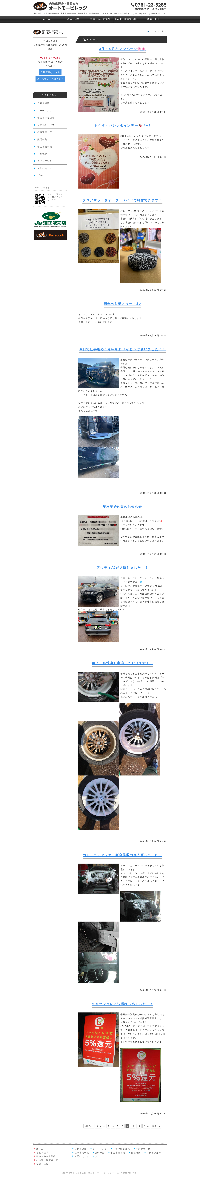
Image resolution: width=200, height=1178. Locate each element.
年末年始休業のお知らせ (122, 506)
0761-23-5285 (50, 57)
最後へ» (156, 1126)
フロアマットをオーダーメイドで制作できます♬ (122, 200)
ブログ (41, 175)
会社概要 (42, 153)
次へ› (146, 1126)
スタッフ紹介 (44, 161)
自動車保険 (43, 103)
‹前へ (98, 1126)
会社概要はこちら (50, 72)
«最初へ (89, 1126)
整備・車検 (153, 19)
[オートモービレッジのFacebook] (50, 237)
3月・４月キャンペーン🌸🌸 (122, 48)
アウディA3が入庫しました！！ (122, 567)
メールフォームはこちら (50, 78)
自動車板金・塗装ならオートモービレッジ (95, 1172)
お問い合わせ (44, 168)
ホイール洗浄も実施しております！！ (122, 662)
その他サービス (45, 124)
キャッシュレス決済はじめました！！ (122, 1003)
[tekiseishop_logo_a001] (50, 226)
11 (139, 1126)
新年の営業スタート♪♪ (122, 303)
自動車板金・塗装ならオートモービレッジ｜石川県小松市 (60, 6)
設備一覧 (42, 139)
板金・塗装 (73, 19)
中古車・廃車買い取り (127, 19)
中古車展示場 (44, 146)
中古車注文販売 (45, 117)
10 (132, 1126)
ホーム (46, 19)
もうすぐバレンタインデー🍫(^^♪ (122, 125)
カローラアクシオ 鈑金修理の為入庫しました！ (122, 854)
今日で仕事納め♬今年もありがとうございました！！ (122, 349)
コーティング (44, 110)
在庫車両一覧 (44, 132)
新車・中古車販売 (100, 19)
